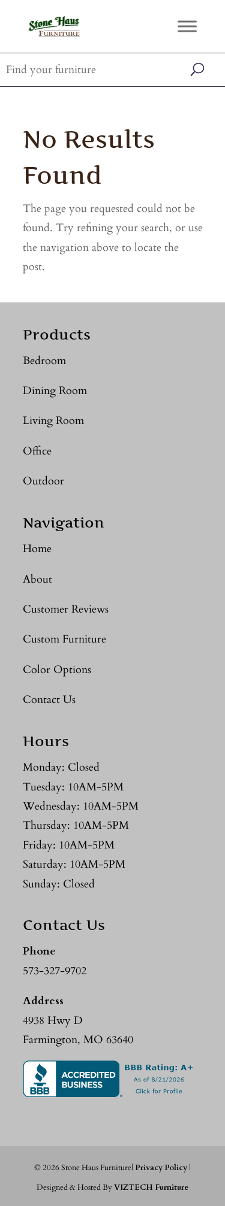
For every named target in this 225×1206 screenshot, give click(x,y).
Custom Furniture (64, 639)
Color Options (57, 669)
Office (37, 451)
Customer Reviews (66, 609)
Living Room (53, 420)
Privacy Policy (161, 1167)
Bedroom (44, 360)
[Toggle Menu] (187, 26)
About (37, 579)
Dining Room (55, 390)
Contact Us (49, 699)
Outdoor (43, 481)
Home (37, 548)
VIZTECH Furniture (151, 1187)
